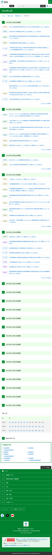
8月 (30, 426)
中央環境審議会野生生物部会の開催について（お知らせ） (22, 43)
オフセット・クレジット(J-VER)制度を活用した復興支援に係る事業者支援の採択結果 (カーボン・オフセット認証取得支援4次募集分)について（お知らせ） (29, 115)
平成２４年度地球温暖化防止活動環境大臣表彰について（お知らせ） (25, 76)
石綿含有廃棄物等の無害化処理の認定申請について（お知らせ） (24, 140)
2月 (12, 422)
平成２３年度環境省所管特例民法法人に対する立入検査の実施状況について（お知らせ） (29, 27)
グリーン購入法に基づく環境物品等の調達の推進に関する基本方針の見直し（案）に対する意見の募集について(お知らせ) (29, 128)
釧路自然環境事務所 (9, 450)
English (11, 6)
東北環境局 (31, 448)
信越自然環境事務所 (9, 456)
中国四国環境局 (7, 458)
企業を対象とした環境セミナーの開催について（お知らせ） (23, 236)
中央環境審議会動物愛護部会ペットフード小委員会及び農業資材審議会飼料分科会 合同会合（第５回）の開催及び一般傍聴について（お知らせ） (29, 189)
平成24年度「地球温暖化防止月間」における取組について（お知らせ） (25, 31)
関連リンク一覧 (18, 509)
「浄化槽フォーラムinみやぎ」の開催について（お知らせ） (22, 179)
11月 (39, 426)
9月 (32, 426)
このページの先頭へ (46, 103)
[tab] (3, 438)
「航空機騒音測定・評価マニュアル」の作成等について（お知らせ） (25, 262)
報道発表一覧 (18, 15)
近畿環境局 (31, 454)
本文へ (3, 6)
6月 (24, 422)
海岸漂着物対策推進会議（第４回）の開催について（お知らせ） (24, 252)
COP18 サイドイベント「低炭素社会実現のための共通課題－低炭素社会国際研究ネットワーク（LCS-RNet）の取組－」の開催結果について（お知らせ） (29, 135)
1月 (10, 422)
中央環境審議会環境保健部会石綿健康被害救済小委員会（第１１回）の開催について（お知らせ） (29, 242)
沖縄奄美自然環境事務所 (35, 460)
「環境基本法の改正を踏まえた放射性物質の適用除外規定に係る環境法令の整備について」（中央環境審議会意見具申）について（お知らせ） (29, 48)
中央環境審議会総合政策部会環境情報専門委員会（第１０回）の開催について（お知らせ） (29, 196)
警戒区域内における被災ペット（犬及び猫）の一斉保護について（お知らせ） (27, 145)
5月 (21, 422)
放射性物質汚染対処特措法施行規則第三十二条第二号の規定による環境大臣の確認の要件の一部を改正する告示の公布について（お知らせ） (29, 93)
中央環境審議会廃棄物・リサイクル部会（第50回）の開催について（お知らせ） (27, 184)
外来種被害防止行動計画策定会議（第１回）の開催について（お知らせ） (26, 215)
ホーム (3, 15)
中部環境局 (5, 454)
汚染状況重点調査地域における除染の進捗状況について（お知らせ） (25, 99)
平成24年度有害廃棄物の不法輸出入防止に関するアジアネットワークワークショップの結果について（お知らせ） (29, 203)
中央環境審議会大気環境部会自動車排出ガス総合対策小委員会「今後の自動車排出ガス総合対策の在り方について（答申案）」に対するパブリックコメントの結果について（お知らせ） (29, 70)
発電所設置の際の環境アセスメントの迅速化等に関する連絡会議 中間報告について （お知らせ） (29, 209)
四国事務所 (7, 460)
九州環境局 (31, 458)
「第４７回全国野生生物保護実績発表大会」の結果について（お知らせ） (26, 164)
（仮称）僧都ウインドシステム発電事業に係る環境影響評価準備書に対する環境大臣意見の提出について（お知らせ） (29, 121)
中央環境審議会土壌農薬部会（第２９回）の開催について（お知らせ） (25, 81)
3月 (15, 422)
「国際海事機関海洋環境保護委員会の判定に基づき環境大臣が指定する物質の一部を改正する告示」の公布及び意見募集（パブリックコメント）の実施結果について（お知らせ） (29, 55)
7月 (27, 422)
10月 (36, 426)
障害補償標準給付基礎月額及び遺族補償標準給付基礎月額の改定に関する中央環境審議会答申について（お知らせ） (29, 272)
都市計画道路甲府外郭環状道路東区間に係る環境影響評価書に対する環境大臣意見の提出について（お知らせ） (29, 37)
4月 (18, 422)
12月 (43, 426)
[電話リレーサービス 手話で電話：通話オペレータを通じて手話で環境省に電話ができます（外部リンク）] (9, 540)
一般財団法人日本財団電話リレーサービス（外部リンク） (17, 545)
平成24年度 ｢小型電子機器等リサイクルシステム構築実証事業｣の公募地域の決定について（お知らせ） (29, 221)
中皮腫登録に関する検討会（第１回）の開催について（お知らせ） (24, 266)
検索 (43, 6)
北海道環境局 (6, 448)
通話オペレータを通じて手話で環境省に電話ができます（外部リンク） (32, 539)
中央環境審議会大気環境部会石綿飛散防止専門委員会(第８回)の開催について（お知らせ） (29, 257)
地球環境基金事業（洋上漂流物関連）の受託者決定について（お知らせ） (26, 248)
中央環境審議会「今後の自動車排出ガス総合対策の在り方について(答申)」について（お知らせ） (29, 62)
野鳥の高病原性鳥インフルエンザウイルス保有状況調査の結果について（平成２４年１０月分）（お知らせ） (29, 87)
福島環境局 (5, 452)
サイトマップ (5, 509)
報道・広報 (10, 15)
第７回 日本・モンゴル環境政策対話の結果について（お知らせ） (24, 160)
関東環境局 (31, 452)
